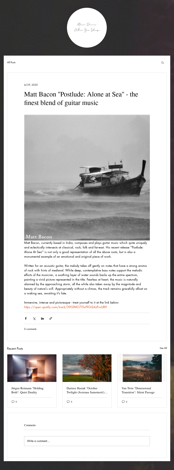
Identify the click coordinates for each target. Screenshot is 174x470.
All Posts (11, 62)
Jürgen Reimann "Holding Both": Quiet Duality (27, 390)
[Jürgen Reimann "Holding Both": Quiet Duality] (31, 368)
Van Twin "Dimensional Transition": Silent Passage (138, 390)
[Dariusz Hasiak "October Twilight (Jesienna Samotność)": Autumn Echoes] (87, 368)
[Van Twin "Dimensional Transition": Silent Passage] (142, 368)
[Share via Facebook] (25, 318)
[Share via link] (50, 318)
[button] (162, 62)
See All (163, 348)
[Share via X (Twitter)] (34, 318)
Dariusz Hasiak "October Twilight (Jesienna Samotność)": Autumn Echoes (86, 390)
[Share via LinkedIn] (42, 318)
